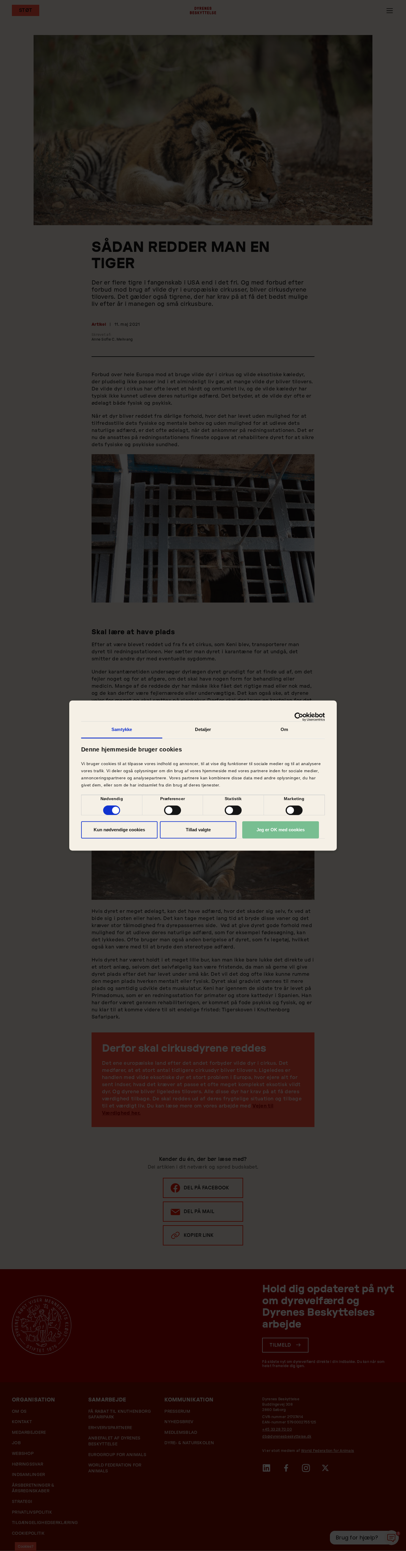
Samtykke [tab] (121, 729)
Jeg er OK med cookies (280, 829)
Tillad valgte (198, 829)
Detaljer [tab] (203, 729)
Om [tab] (284, 729)
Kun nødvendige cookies (119, 829)
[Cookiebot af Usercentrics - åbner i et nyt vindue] (299, 716)
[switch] (172, 810)
